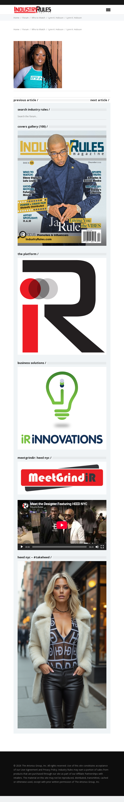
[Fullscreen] (102, 546)
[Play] (21, 546)
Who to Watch (38, 17)
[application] (62, 525)
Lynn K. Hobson (55, 17)
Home (16, 17)
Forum (25, 17)
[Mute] (97, 546)
